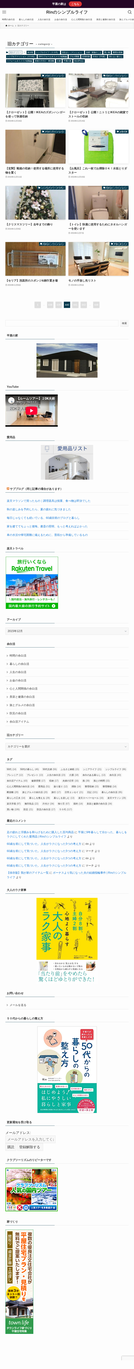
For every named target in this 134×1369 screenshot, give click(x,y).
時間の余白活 (18, 655)
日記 (92, 792)
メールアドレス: (18, 1133)
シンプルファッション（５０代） (21, 56)
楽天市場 (14, 803)
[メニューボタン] (4, 12)
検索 (124, 323)
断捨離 (12, 792)
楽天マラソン (116, 798)
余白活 (115, 775)
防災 (28, 809)
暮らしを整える (39, 798)
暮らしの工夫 (16, 798)
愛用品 (44, 786)
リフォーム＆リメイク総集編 (19, 61)
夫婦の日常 (70, 780)
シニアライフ (92, 769)
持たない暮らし (115, 56)
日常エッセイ (74, 792)
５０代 (65, 809)
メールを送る (18, 1005)
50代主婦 (50, 769)
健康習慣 (38, 780)
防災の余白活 (18, 713)
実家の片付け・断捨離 (44, 61)
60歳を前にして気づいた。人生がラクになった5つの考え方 (44, 843)
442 (84, 304)
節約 (78, 803)
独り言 (63, 803)
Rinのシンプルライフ (67, 12)
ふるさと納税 (70, 769)
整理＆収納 (117, 52)
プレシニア (15, 775)
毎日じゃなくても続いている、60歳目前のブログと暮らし (43, 517)
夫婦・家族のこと (93, 52)
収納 (53, 780)
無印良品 (31, 803)
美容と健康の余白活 (22, 696)
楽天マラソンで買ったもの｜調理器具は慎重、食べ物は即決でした (49, 500)
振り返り (61, 786)
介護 (59, 61)
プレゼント (35, 775)
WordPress (79, 61)
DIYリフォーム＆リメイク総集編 (53, 56)
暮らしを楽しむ (64, 798)
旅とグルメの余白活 (22, 705)
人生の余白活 (18, 672)
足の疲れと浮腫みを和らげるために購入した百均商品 (40, 832)
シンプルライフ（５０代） (47, 52)
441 (75, 304)
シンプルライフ (115, 769)
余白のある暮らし (94, 775)
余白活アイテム (19, 721)
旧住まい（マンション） (72, 52)
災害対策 (86, 56)
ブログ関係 (74, 56)
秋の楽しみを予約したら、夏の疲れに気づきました (39, 509)
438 (50, 304)
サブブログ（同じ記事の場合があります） (36, 488)
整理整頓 (109, 786)
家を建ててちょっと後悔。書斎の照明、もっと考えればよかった (47, 526)
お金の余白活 (18, 680)
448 (96, 304)
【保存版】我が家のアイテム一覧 (28, 872)
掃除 (76, 786)
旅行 (56, 792)
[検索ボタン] (130, 12)
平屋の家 (67, 61)
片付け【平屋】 (99, 56)
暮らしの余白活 (19, 663)
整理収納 (92, 786)
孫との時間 (102, 780)
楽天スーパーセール (90, 798)
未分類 (30, 52)
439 (59, 304)
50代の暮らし (29, 769)
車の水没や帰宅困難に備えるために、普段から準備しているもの (47, 534)
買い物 (107, 52)
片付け (48, 803)
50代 (11, 769)
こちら (75, 3)
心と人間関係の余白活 (24, 688)
